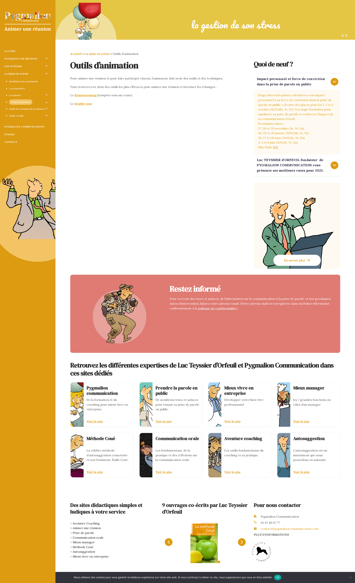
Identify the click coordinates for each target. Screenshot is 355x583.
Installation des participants (23, 81)
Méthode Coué (83, 547)
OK (278, 577)
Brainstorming (86, 95)
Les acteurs (13, 66)
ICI (275, 147)
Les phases (15, 95)
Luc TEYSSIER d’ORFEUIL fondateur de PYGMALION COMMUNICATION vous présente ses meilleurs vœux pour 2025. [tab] (290, 165)
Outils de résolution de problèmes (27, 109)
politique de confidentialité (217, 308)
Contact (10, 142)
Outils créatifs (16, 115)
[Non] (350, 577)
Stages (9, 134)
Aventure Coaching (86, 523)
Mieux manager (84, 542)
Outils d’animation (20, 102)
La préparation (17, 88)
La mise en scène (16, 73)
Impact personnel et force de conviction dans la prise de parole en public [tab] (291, 81)
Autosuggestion (84, 551)
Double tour (83, 103)
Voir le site (95, 421)
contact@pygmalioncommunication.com (290, 529)
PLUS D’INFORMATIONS (271, 534)
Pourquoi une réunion (20, 58)
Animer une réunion (87, 528)
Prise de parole (83, 533)
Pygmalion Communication (24, 126)
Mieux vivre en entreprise (91, 556)
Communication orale (88, 537)
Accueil (10, 51)
